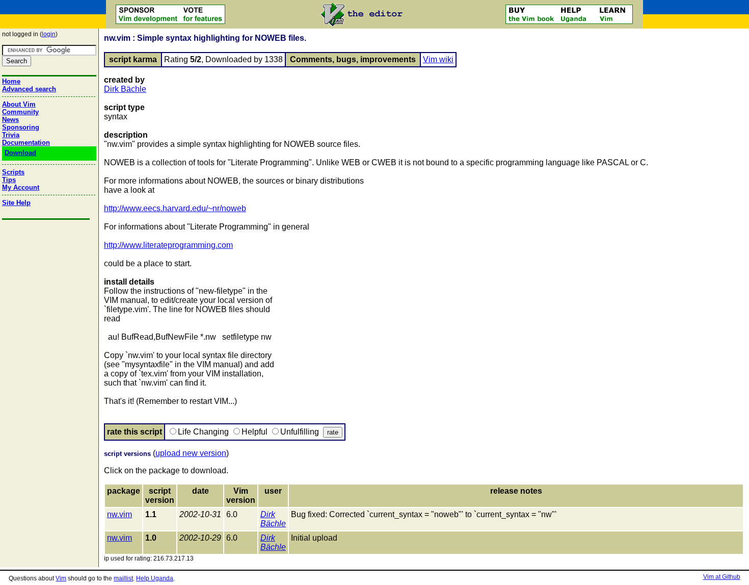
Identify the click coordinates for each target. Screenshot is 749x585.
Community (20, 112)
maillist (123, 578)
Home (11, 81)
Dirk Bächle (125, 89)
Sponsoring (20, 127)
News (10, 119)
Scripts (13, 172)
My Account (20, 187)
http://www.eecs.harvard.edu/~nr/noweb (175, 208)
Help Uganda (154, 578)
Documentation (26, 142)
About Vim (19, 104)
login (49, 34)
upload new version (190, 453)
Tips (9, 180)
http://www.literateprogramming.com (168, 245)
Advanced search (29, 89)
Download (20, 153)
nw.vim (119, 514)
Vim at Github (721, 576)
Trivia (10, 135)
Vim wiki (438, 59)
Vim (61, 578)
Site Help (16, 203)
